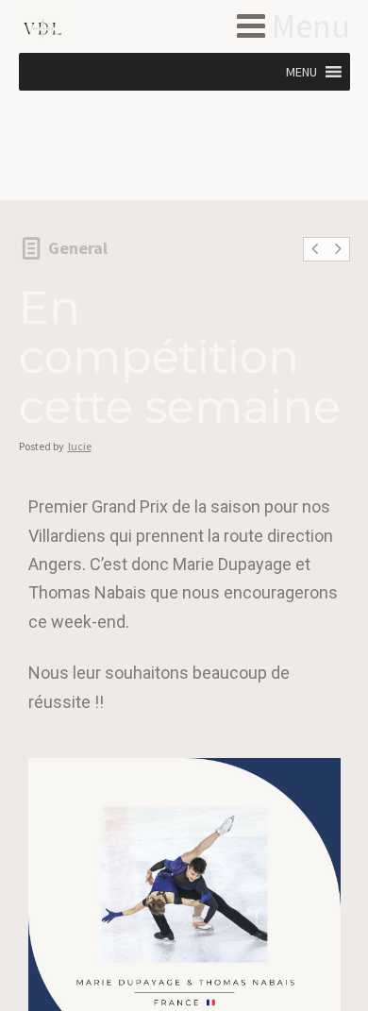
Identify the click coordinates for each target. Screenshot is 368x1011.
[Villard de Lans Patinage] (73, 29)
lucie (80, 446)
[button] (301, 72)
